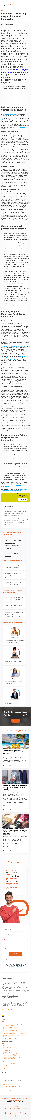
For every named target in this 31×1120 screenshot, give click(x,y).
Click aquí (16, 721)
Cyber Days (6, 1068)
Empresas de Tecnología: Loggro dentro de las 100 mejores (13, 566)
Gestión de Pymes (10, 543)
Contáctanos (6, 1060)
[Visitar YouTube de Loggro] (15, 1113)
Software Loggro (7, 1052)
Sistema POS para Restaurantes (11, 1027)
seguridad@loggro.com (8, 1009)
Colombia (8, 1016)
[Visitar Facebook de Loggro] (5, 1113)
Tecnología (8, 556)
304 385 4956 (10, 885)
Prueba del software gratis (10, 1063)
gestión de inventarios (10, 114)
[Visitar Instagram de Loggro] (20, 1113)
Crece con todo (7, 1046)
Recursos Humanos (10, 550)
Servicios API (6, 1049)
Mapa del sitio (15, 1106)
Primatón (5, 1065)
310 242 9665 (9, 890)
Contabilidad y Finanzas (11, 538)
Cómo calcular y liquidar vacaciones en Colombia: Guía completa (14, 598)
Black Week (6, 1066)
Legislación (8, 548)
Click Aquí (23, 499)
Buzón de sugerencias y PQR (12, 1086)
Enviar (15, 953)
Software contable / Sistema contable (13, 1035)
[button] (4, 939)
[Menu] (29, 6)
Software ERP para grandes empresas (13, 1032)
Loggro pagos (6, 1050)
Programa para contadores (10, 1038)
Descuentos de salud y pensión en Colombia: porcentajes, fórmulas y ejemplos (14, 575)
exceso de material (15, 247)
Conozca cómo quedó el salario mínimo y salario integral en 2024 (13, 583)
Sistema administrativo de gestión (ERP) (13, 1024)
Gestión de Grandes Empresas (13, 540)
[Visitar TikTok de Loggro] (15, 1116)
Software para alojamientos (10, 1028)
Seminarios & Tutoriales (11, 553)
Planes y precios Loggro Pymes (11, 1054)
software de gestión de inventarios (14, 346)
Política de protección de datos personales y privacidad (15, 1109)
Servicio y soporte (7, 1084)
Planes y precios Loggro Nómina (11, 1057)
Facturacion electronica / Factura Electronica (14, 1033)
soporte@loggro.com (12, 881)
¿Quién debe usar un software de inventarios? (14, 489)
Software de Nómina (8, 1025)
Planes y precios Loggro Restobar (12, 1055)
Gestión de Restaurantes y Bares (14, 545)
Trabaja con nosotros (8, 1062)
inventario (12, 359)
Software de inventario (9, 1037)
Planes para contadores (9, 1058)
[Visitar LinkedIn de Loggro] (25, 1113)
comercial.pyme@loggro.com (14, 876)
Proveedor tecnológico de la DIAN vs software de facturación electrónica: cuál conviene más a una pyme (14, 614)
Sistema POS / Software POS (10, 1030)
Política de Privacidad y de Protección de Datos (15, 966)
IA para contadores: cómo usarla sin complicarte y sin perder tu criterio (14, 606)
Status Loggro (7, 1047)
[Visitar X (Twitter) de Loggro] (10, 1113)
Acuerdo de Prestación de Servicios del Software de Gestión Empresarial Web (15, 1099)
